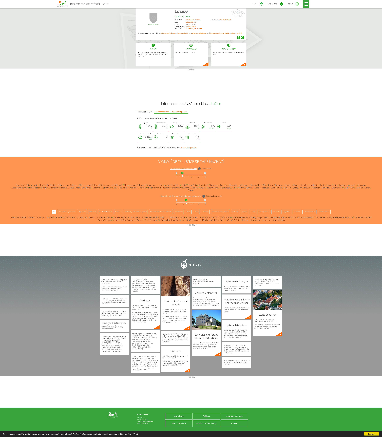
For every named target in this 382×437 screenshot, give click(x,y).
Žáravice (359, 187)
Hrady (188, 212)
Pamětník (239, 33)
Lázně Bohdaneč (151, 220)
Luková (362, 185)
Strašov (227, 187)
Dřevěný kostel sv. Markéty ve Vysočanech (251, 217)
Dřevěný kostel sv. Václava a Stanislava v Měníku (292, 217)
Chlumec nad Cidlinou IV (216, 33)
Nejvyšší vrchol (264, 212)
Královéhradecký (191, 22)
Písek (114, 187)
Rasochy (166, 187)
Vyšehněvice (305, 187)
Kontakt (234, 423)
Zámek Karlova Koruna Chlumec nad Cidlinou (75, 217)
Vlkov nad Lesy (284, 187)
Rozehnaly (176, 187)
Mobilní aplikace (179, 423)
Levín (322, 185)
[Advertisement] (191, 85)
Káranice (214, 185)
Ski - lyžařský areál (105, 212)
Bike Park (275, 212)
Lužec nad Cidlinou (19, 187)
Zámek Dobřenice (362, 217)
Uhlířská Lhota (245, 187)
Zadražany (349, 187)
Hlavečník (192, 185)
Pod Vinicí (123, 187)
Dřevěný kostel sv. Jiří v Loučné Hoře (202, 220)
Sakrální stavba (324, 212)
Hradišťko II (203, 185)
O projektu (179, 416)
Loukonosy (344, 185)
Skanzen (118, 212)
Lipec (329, 185)
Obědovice (86, 187)
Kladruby (227, 33)
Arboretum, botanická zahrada (161, 212)
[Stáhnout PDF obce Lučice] (238, 37)
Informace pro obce (234, 416)
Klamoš (253, 185)
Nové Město (75, 187)
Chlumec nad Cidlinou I (168, 33)
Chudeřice (175, 185)
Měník (45, 187)
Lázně (253, 212)
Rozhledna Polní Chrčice (342, 217)
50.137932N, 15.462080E (194, 29)
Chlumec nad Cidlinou (193, 20)
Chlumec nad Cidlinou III (200, 33)
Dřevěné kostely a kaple (220, 212)
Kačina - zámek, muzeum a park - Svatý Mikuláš (263, 220)
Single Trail (286, 212)
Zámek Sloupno (104, 220)
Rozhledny (179, 212)
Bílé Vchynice (33, 185)
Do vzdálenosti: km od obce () (180, 196)
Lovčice (353, 185)
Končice (288, 185)
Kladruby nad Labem (238, 185)
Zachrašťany (337, 187)
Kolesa (270, 185)
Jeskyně (244, 212)
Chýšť (184, 185)
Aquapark (82, 212)
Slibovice (194, 187)
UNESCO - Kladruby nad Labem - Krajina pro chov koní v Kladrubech (200, 217)
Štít (221, 187)
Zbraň (367, 187)
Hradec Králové (191, 27)
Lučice (181, 11)
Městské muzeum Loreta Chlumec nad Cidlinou (31, 217)
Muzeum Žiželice (104, 217)
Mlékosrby (54, 187)
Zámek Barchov (323, 217)
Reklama (206, 416)
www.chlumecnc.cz (225, 20)
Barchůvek (20, 185)
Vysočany (316, 187)
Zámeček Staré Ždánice (230, 220)
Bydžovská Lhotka (48, 185)
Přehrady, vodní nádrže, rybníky (136, 212)
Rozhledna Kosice (121, 217)
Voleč (295, 187)
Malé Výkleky (35, 187)
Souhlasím (372, 434)
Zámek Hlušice (119, 220)
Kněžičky (262, 185)
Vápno (274, 187)
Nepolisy (64, 187)
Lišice (335, 185)
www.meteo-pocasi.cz (189, 147)
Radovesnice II (154, 187)
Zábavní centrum (309, 212)
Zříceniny (205, 212)
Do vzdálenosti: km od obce (183, 169)
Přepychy (133, 187)
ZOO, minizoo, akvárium (67, 212)
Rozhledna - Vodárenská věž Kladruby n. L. (149, 217)
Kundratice (314, 185)
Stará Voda (213, 187)
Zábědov (326, 187)
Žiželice (191, 190)
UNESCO (92, 212)
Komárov (279, 185)
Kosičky (304, 185)
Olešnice (96, 187)
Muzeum (297, 212)
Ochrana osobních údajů (206, 423)
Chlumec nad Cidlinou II (183, 33)
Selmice (185, 187)
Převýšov (143, 187)
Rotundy (235, 212)
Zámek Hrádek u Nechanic (172, 220)
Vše (54, 212)
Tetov (235, 187)
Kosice (296, 185)
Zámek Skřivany (135, 220)
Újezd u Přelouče (261, 187)
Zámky (196, 212)
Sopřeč (203, 187)
